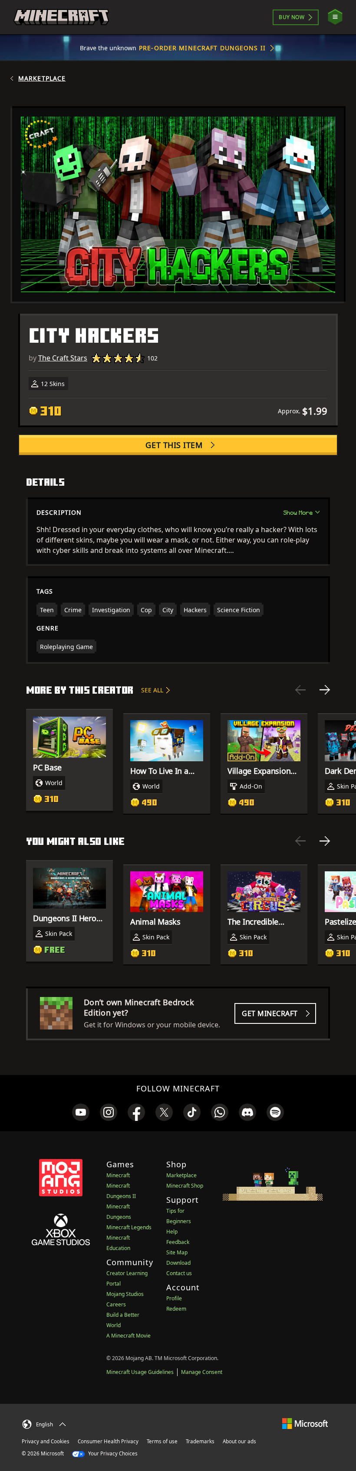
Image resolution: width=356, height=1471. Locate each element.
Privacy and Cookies (45, 1441)
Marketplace (42, 78)
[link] (80, 1112)
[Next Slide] (325, 690)
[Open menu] (335, 17)
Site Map (177, 1252)
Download (178, 1262)
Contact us (179, 1273)
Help (172, 1231)
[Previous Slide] (300, 690)
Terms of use (162, 1441)
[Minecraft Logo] (61, 17)
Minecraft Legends (129, 1227)
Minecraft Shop (184, 1185)
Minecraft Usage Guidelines (140, 1372)
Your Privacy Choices (112, 1453)
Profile (174, 1298)
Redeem (176, 1308)
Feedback (177, 1242)
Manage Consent (201, 1372)
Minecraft (118, 1175)
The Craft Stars (62, 358)
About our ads (239, 1441)
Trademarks (200, 1441)
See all (152, 690)
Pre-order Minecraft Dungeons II (202, 48)
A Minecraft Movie (128, 1335)
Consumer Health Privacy (108, 1441)
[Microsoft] (305, 1423)
